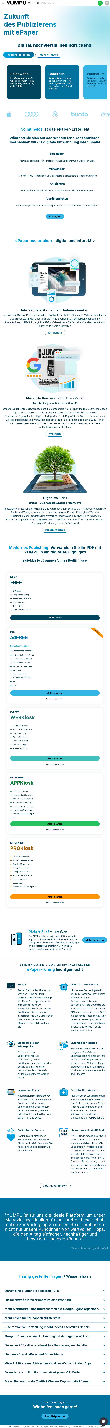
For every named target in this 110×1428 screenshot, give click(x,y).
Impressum (99, 1427)
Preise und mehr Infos (55, 699)
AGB (8, 1427)
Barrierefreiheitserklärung (60, 1427)
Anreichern (55, 332)
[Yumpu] (16, 3)
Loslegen (55, 216)
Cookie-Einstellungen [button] (39, 1427)
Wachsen (55, 433)
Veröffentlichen (55, 529)
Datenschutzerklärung (20, 1427)
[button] (3, 3)
